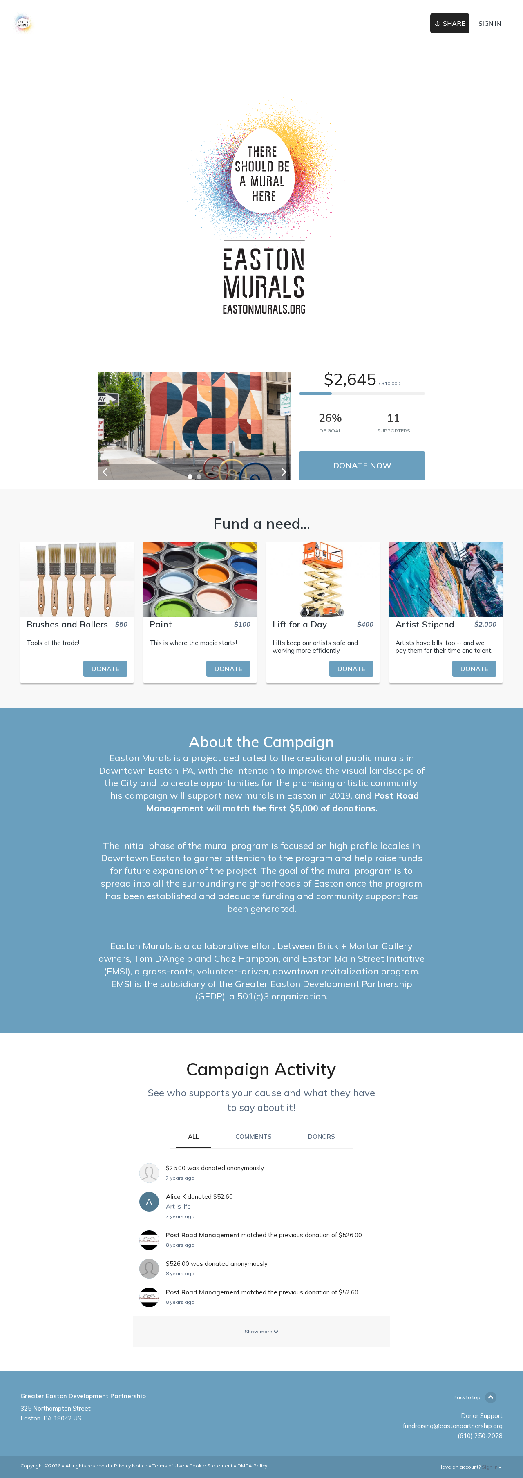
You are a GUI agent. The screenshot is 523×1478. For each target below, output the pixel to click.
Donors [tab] (321, 1136)
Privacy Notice (131, 1465)
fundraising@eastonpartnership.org (453, 1426)
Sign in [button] (489, 23)
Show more (259, 1331)
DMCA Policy (252, 1465)
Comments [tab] (253, 1136)
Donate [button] (105, 669)
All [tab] (193, 1136)
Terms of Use (168, 1465)
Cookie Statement (210, 1465)
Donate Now (362, 465)
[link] (24, 23)
